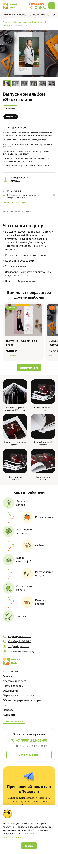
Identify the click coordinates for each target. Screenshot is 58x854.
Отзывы (7, 676)
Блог (6, 705)
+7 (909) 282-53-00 (19, 636)
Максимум (10, 108)
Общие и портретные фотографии (24, 700)
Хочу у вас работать (14, 721)
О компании (10, 690)
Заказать (10, 355)
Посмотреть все (29, 367)
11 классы (46, 15)
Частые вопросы (13, 685)
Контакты (9, 714)
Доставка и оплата (14, 680)
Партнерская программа (18, 695)
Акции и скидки (12, 671)
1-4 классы (22, 15)
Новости (8, 709)
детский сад (9, 15)
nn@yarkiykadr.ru (18, 646)
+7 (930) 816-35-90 (19, 641)
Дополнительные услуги (14, 202)
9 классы (34, 15)
